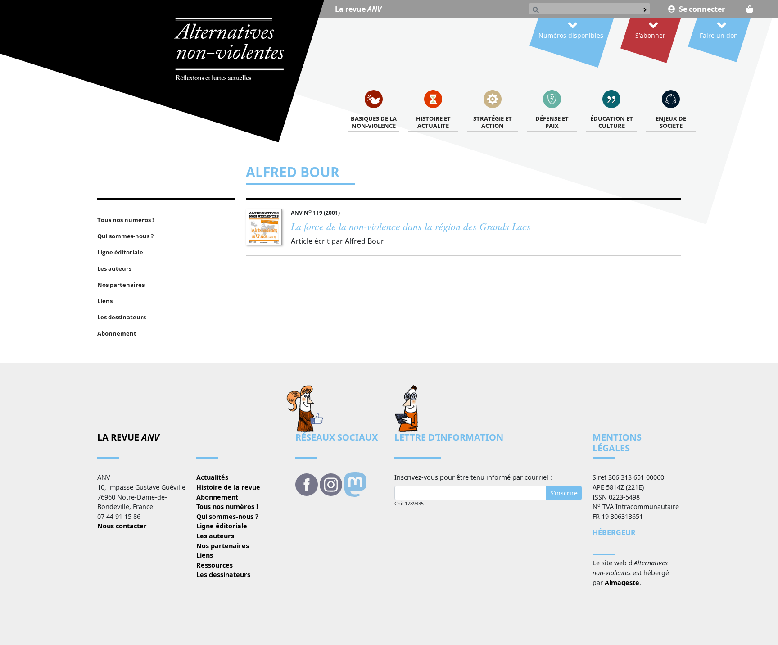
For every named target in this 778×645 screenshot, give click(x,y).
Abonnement (217, 497)
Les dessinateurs (223, 574)
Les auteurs (215, 535)
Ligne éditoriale (221, 526)
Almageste (622, 582)
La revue (358, 9)
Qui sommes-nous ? (227, 516)
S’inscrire (564, 493)
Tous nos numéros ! (227, 506)
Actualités (212, 477)
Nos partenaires (222, 545)
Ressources (214, 565)
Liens (204, 555)
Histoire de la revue (228, 487)
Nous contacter (122, 526)
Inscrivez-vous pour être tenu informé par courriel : (473, 477)
